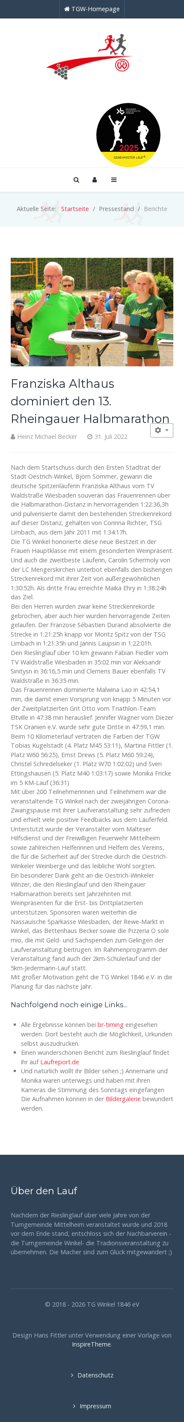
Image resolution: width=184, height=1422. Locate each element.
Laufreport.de (59, 1062)
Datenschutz (95, 1375)
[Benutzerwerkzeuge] (161, 430)
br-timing (111, 1024)
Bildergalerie (124, 1099)
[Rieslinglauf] (92, 55)
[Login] (94, 179)
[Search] (75, 179)
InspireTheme (91, 1344)
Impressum (95, 1406)
